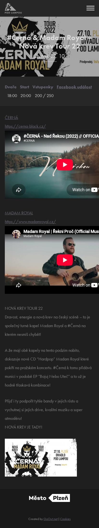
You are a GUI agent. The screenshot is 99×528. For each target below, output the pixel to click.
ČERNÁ (11, 117)
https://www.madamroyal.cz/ (30, 221)
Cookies (65, 519)
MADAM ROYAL (19, 213)
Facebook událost (74, 87)
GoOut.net (50, 519)
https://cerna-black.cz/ (25, 126)
